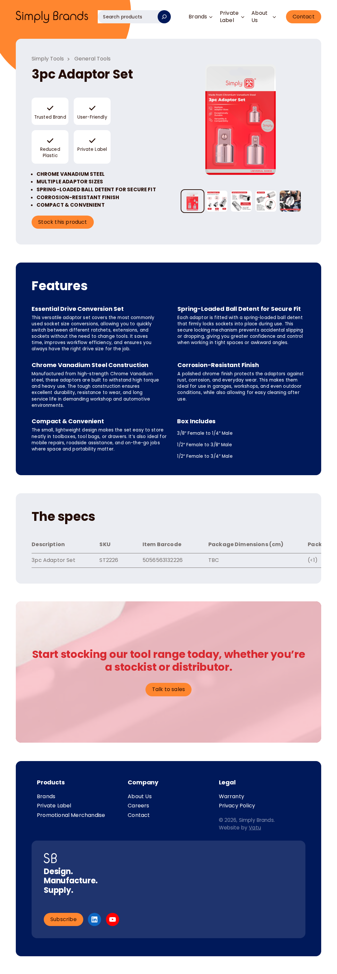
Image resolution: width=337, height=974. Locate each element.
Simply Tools (48, 58)
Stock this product (62, 222)
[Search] (164, 16)
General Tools (92, 58)
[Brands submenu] (211, 17)
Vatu (255, 827)
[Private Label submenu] (243, 17)
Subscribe (63, 919)
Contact (304, 16)
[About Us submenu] (274, 17)
